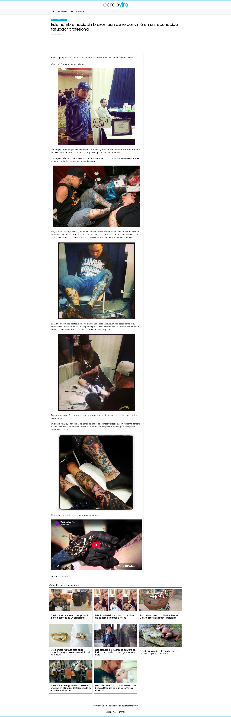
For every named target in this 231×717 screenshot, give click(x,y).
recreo (115, 4)
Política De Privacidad (113, 706)
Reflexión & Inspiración (59, 20)
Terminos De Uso (131, 706)
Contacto (97, 706)
